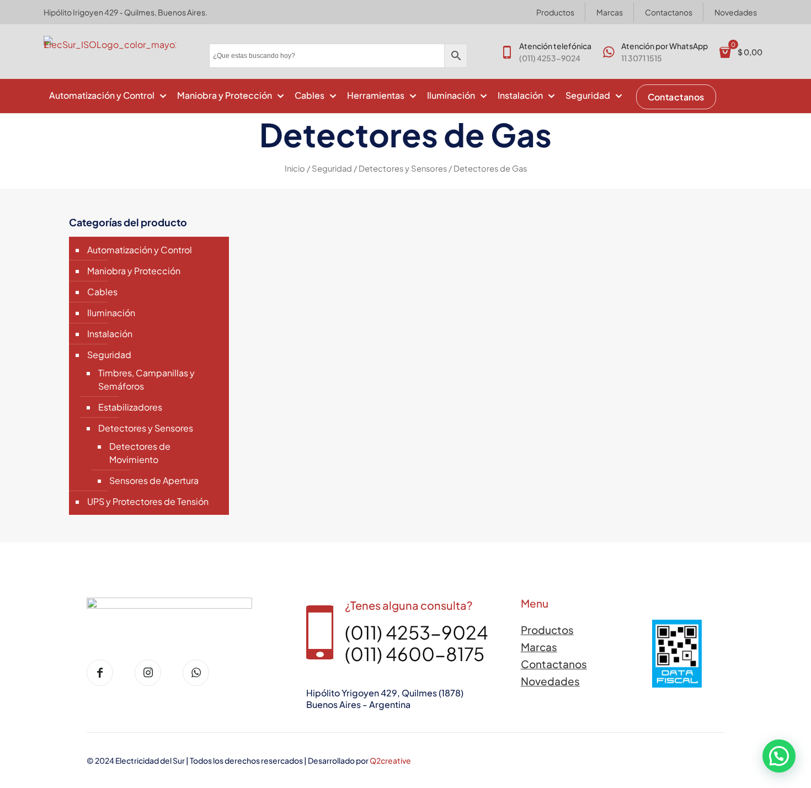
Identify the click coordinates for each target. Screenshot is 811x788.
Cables (102, 291)
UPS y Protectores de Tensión (148, 501)
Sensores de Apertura (154, 480)
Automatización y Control (139, 249)
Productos (547, 629)
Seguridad (332, 168)
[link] (677, 654)
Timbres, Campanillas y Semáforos (146, 379)
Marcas (539, 646)
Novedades (550, 681)
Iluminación (111, 312)
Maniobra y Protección (133, 270)
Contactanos (554, 663)
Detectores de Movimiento (139, 452)
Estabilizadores (130, 407)
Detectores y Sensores (403, 168)
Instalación (109, 333)
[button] (779, 756)
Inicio (295, 168)
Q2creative (390, 760)
